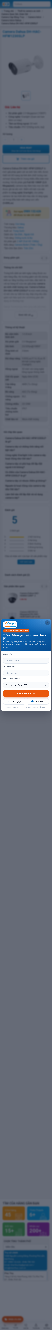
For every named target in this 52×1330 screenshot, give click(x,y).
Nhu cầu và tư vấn (11, 678)
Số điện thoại (9, 666)
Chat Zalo (39, 701)
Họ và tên (7, 654)
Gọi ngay (16, 701)
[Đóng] (47, 622)
